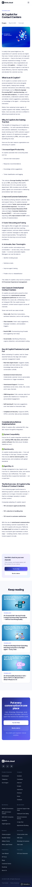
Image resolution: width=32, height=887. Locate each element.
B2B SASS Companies (7, 817)
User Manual (5, 853)
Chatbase (19, 799)
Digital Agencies (6, 823)
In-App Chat (20, 822)
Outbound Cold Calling (23, 813)
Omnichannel (5, 776)
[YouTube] (11, 766)
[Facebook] (3, 766)
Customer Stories (6, 863)
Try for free (16, 569)
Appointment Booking (22, 825)
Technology (6, 10)
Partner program (6, 834)
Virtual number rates (22, 834)
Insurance (4, 820)
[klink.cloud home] (7, 2)
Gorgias (19, 786)
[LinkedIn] (7, 766)
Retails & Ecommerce (7, 808)
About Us (4, 870)
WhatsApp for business (23, 841)
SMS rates (19, 837)
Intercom (19, 782)
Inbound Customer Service (22, 817)
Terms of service (14, 883)
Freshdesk (20, 779)
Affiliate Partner (6, 841)
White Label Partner (7, 844)
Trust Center (5, 883)
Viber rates (20, 844)
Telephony (4, 779)
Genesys (19, 793)
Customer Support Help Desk (23, 809)
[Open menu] (28, 2)
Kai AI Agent (5, 782)
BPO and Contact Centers (6, 812)
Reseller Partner (6, 837)
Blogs (3, 860)
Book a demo (16, 573)
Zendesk (19, 776)
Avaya (18, 796)
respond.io (20, 789)
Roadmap (4, 867)
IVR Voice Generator (22, 853)
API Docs (4, 857)
